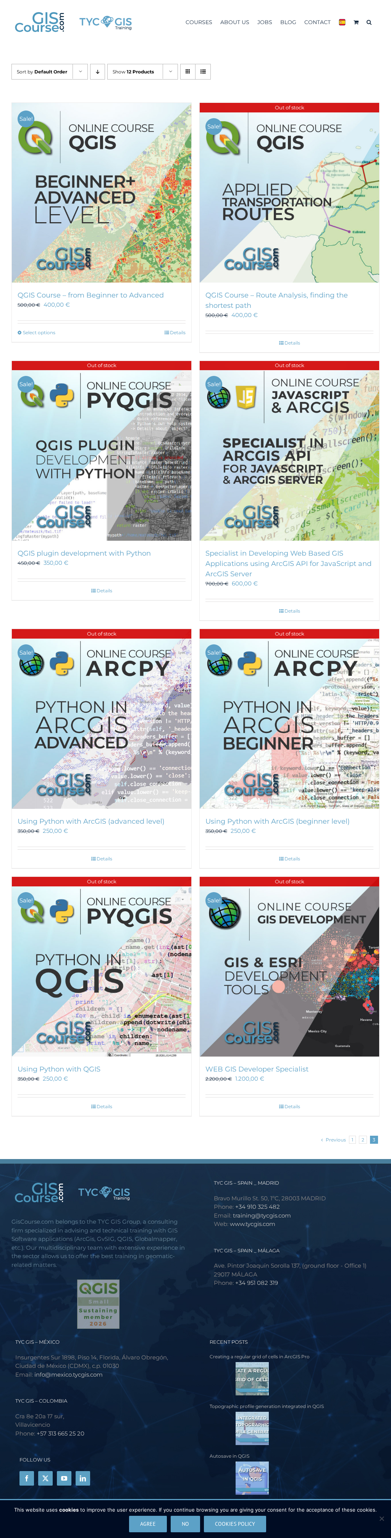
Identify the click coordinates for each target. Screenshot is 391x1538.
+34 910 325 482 (257, 1206)
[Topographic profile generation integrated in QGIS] (239, 1428)
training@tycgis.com (262, 1215)
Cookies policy (235, 1523)
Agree (148, 1523)
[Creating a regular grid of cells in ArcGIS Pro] (239, 1378)
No (185, 1523)
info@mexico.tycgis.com (68, 1374)
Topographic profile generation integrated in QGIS (267, 1406)
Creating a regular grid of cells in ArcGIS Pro (260, 1356)
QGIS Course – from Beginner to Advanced (91, 295)
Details (178, 332)
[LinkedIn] (83, 1478)
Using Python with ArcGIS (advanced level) (91, 821)
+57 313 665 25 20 (60, 1433)
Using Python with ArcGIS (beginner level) (277, 821)
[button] (369, 21)
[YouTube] (64, 1478)
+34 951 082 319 (256, 1282)
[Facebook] (26, 1478)
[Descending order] (97, 72)
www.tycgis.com (252, 1223)
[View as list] (203, 71)
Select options (39, 332)
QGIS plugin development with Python (84, 553)
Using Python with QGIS (59, 1069)
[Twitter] (45, 1478)
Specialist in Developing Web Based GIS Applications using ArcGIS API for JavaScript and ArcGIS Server (288, 563)
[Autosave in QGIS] (239, 1478)
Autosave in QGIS (229, 1456)
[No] (381, 1518)
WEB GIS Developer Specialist (257, 1069)
